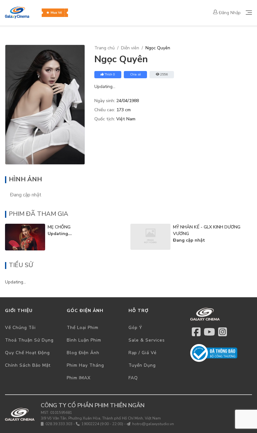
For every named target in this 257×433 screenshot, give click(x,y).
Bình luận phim (84, 340)
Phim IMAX (79, 378)
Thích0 (110, 74)
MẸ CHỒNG (59, 227)
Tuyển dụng (142, 365)
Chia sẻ (135, 74)
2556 (164, 74)
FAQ (133, 378)
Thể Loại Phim (82, 328)
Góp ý (135, 328)
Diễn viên (130, 48)
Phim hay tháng (85, 365)
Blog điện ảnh (83, 353)
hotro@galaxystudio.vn (153, 423)
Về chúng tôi (20, 328)
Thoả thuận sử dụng (29, 340)
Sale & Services (146, 340)
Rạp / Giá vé (142, 353)
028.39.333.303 (58, 423)
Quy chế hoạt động (27, 353)
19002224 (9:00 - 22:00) (102, 423)
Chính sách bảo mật (27, 365)
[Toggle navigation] (249, 12)
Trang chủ (104, 48)
